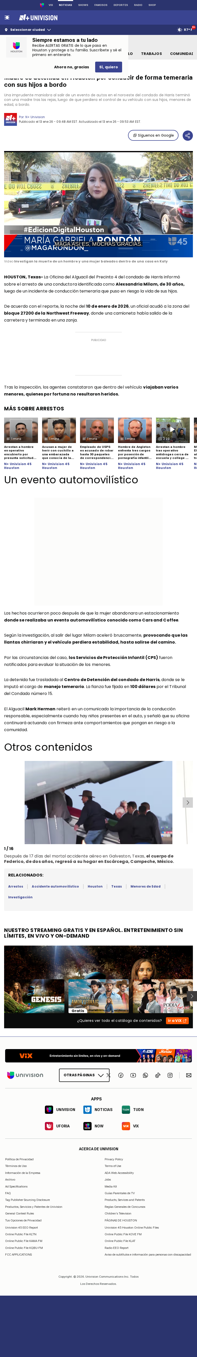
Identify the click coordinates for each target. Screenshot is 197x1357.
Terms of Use (113, 1166)
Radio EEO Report (117, 1248)
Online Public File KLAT (120, 1241)
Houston (95, 886)
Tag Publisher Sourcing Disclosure (27, 1200)
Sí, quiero (108, 67)
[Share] (188, 135)
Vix (51, 5)
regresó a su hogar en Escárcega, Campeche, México (114, 861)
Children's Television (118, 1213)
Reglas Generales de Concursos (125, 1207)
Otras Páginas (79, 1075)
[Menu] (7, 17)
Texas (116, 886)
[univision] (37, 17)
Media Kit (111, 1186)
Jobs (108, 1179)
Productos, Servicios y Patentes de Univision (33, 1207)
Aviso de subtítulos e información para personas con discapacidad (148, 1254)
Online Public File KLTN (20, 1234)
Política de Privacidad (19, 1159)
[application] (98, 204)
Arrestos (15, 886)
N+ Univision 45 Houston (18, 466)
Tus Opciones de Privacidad (23, 1220)
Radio (138, 5)
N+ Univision (35, 117)
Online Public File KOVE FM (123, 1234)
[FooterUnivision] (25, 1075)
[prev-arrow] (5, 802)
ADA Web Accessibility (119, 1172)
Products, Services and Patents (125, 1200)
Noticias (65, 5)
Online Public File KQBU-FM (24, 1248)
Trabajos (151, 53)
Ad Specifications (16, 1186)
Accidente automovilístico (55, 886)
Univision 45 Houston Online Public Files (132, 1227)
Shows (83, 5)
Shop (152, 5)
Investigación (20, 897)
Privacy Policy (114, 1159)
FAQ (8, 1193)
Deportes (121, 5)
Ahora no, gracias (71, 67)
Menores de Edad (146, 886)
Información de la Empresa (22, 1172)
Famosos (100, 5)
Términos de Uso (16, 1166)
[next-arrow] (188, 802)
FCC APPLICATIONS (18, 1254)
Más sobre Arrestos (34, 408)
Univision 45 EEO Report (21, 1227)
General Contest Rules (19, 1213)
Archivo (10, 1179)
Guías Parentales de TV (120, 1193)
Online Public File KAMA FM (23, 1241)
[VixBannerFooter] (98, 1055)
